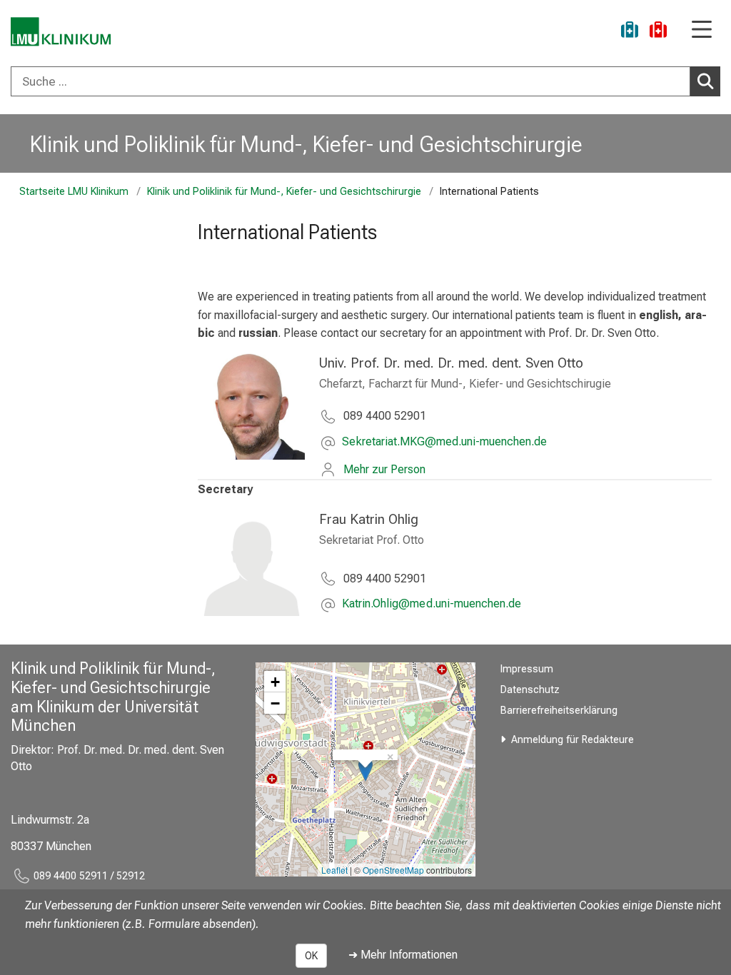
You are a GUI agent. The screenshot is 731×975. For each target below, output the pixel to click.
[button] (444, 443)
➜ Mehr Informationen (403, 954)
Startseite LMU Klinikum (73, 192)
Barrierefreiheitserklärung (558, 710)
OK (311, 955)
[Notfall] (658, 31)
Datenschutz (530, 690)
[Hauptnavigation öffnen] (701, 30)
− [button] (275, 703)
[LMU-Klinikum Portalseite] (61, 31)
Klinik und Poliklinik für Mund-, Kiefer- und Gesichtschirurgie (306, 144)
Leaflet (334, 870)
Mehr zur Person (384, 469)
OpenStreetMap (393, 870)
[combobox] (365, 81)
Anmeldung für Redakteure (572, 740)
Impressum (526, 669)
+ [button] (275, 681)
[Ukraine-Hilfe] (629, 31)
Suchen (705, 81)
